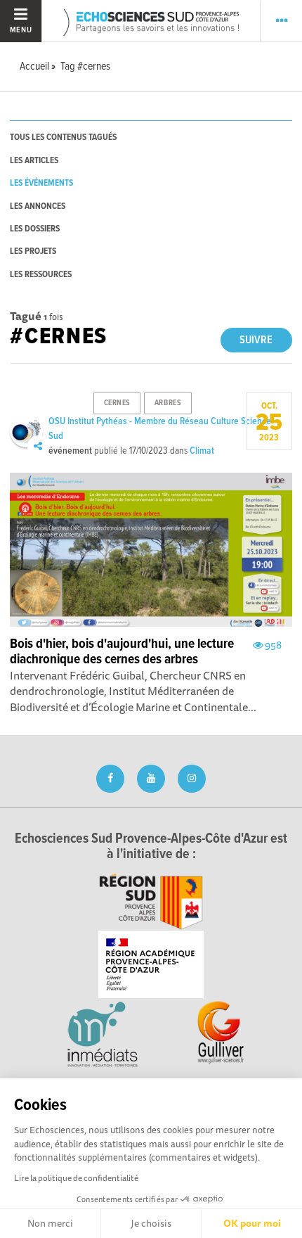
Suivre (256, 340)
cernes (117, 403)
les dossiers (35, 229)
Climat (202, 451)
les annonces (37, 206)
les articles (34, 161)
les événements (41, 183)
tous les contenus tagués (63, 137)
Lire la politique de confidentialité (76, 1178)
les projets (33, 251)
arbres (168, 403)
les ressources (41, 275)
